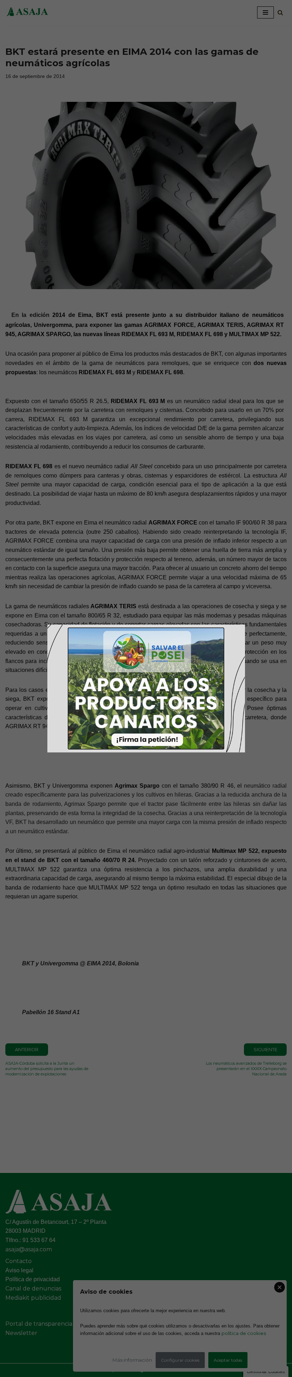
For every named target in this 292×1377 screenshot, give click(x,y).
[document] (146, 688)
